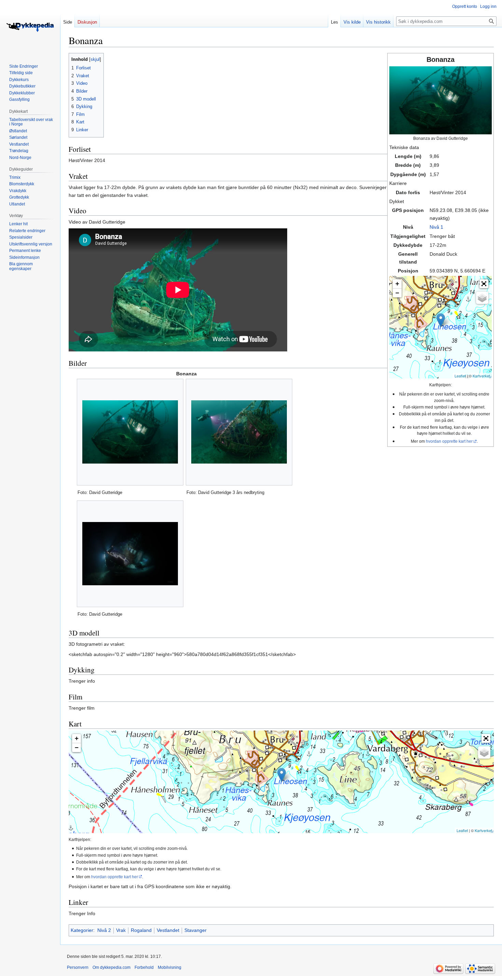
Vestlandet (168, 930)
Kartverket (481, 375)
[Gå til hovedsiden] (30, 27)
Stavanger (195, 930)
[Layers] (482, 298)
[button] (483, 283)
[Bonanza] (440, 320)
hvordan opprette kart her (449, 441)
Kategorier (82, 930)
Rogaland (141, 930)
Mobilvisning (169, 967)
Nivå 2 (104, 930)
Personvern (77, 967)
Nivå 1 (436, 227)
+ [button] (397, 283)
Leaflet (460, 375)
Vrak (121, 930)
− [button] (397, 292)
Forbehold (144, 967)
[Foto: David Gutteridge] (130, 432)
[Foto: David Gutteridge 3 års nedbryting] (239, 432)
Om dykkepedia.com (111, 967)
